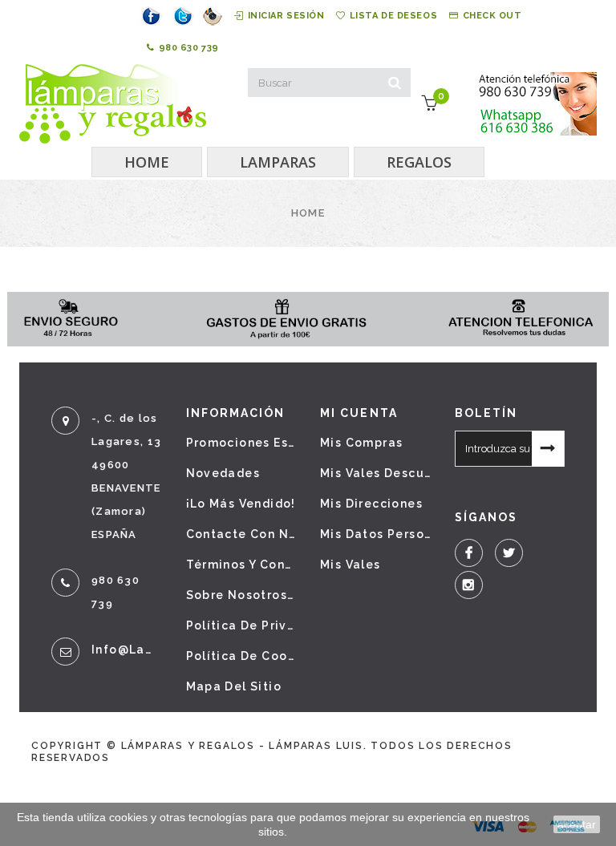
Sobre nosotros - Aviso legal (241, 595)
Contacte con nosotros (241, 534)
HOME (146, 162)
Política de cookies (241, 656)
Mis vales (350, 564)
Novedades (223, 473)
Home (308, 213)
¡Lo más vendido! (241, 503)
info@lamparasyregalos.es (126, 649)
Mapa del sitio (234, 686)
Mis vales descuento (375, 473)
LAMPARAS (278, 162)
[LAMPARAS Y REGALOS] (112, 104)
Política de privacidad (241, 625)
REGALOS (419, 162)
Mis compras (361, 442)
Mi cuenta (359, 413)
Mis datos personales (375, 534)
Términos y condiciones (241, 564)
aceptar (576, 824)
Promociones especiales (241, 442)
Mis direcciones (371, 503)
